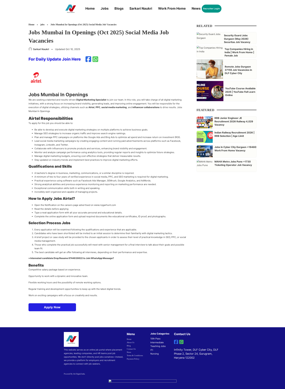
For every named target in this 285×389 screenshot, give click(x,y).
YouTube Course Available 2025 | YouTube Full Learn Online (240, 92)
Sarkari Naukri (140, 8)
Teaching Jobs (158, 346)
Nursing (154, 353)
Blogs (119, 8)
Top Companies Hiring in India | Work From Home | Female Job (239, 52)
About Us (130, 342)
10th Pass (155, 338)
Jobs (105, 8)
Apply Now (52, 307)
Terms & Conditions (135, 355)
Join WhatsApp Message (99, 258)
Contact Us (131, 349)
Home (90, 8)
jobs (42, 24)
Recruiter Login (211, 8)
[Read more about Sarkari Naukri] (30, 49)
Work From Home (172, 8)
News (196, 8)
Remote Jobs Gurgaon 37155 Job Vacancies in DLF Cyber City (238, 70)
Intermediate (157, 342)
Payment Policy (133, 359)
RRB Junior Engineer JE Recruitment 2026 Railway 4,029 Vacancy (233, 121)
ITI (151, 350)
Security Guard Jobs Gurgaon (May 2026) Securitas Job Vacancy (237, 39)
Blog (129, 346)
